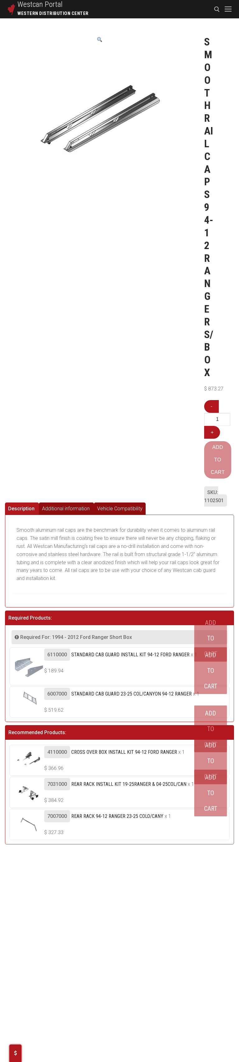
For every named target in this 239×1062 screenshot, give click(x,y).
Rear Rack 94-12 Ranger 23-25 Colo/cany (117, 816)
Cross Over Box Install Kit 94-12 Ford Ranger (124, 752)
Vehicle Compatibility (120, 509)
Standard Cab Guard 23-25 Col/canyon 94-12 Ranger (131, 694)
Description (21, 509)
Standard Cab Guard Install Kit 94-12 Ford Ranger (130, 655)
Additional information (66, 509)
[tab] (22, 509)
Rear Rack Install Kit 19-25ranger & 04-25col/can (128, 784)
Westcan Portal (40, 4)
